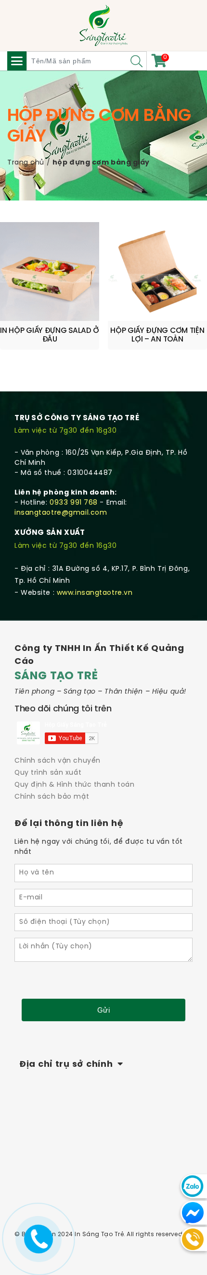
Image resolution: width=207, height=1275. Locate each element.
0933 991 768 (74, 503)
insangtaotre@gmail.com (60, 513)
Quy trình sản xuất (47, 773)
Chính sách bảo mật (51, 797)
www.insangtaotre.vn (95, 593)
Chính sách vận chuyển (57, 761)
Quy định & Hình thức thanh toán (74, 785)
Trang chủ (25, 162)
